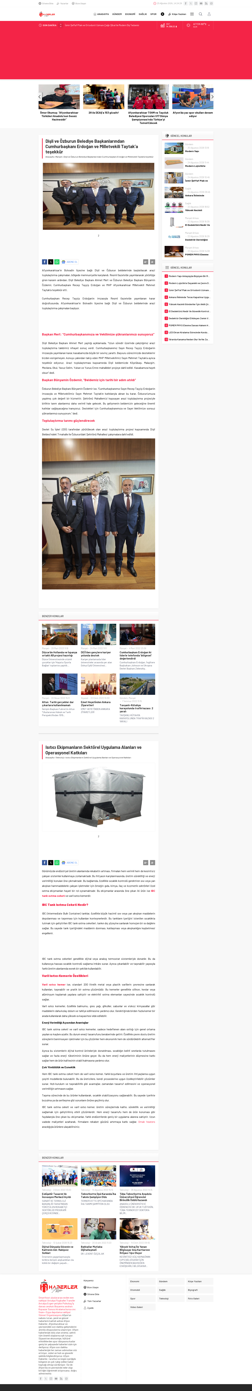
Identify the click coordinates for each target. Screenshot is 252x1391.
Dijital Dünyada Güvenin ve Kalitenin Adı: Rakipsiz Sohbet (57, 1249)
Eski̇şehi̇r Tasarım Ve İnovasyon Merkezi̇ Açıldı (56, 1195)
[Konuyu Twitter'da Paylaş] (50, 261)
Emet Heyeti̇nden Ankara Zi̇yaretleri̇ (96, 703)
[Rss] (206, 3)
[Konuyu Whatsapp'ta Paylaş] (56, 261)
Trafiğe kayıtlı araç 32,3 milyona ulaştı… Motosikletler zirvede (193, 114)
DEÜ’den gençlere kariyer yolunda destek (96, 654)
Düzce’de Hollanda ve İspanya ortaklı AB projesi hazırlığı (59, 654)
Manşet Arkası (192, 218)
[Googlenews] (211, 3)
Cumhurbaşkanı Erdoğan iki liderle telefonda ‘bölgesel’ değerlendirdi (136, 655)
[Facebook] (186, 3)
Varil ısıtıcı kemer (53, 984)
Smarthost (44, 1297)
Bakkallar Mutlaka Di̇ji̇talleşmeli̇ (91, 1248)
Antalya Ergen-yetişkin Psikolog (55, 1303)
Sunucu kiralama (56, 1309)
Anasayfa (49, 156)
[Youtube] (201, 3)
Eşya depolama (54, 1312)
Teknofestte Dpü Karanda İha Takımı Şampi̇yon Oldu (98, 1195)
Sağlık (188, 188)
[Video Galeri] (162, 14)
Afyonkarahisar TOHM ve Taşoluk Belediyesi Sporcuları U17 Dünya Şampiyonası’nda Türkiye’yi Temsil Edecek (104, 117)
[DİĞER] (192, 14)
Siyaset (84, 698)
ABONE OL (72, 261)
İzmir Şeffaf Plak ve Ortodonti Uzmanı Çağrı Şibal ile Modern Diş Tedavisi (102, 25)
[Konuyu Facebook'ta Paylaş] (44, 261)
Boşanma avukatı (64, 1306)
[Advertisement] (126, 55)
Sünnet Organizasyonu (50, 1315)
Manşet (59, 156)
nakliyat (66, 1312)
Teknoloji (60, 757)
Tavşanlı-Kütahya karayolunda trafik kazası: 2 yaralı (136, 708)
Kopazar (43, 1309)
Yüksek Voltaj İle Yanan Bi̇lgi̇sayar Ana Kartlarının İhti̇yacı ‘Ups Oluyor (135, 1249)
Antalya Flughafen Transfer (61, 1300)
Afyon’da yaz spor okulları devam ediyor (148, 114)
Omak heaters (146, 1121)
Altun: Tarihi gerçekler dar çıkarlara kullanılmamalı (58, 703)
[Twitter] (191, 3)
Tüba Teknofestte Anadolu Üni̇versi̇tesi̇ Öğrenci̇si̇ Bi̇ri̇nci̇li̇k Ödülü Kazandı (136, 1197)
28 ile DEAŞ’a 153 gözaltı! (59, 112)
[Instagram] (196, 3)
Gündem (124, 698)
